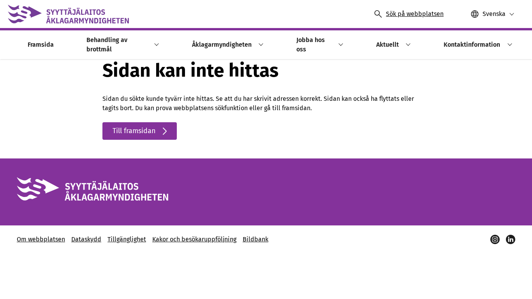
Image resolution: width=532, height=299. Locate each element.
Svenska (494, 14)
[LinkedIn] (510, 239)
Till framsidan (134, 131)
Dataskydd (86, 239)
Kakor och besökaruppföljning (194, 239)
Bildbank (255, 239)
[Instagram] (495, 239)
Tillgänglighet (126, 239)
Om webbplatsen (41, 239)
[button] (155, 44)
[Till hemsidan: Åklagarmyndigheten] (68, 14)
